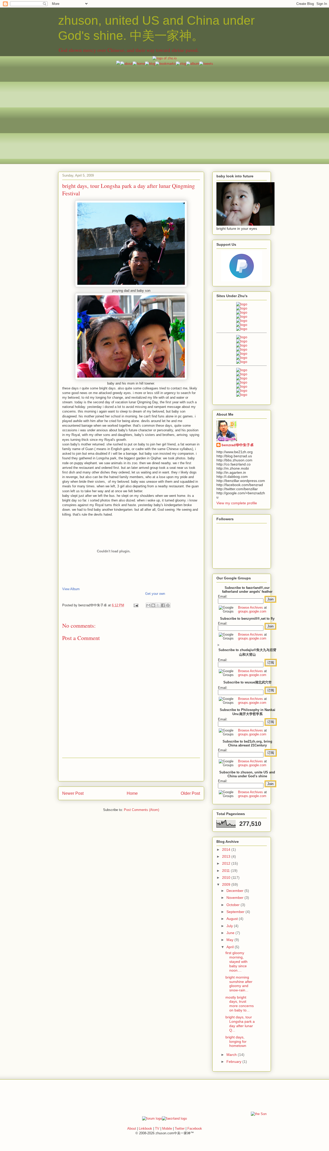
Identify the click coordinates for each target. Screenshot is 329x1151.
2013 (226, 856)
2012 (226, 863)
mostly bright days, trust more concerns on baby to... (239, 1003)
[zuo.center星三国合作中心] (241, 386)
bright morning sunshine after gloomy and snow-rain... (238, 983)
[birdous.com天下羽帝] (241, 362)
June (230, 933)
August (232, 919)
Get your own (155, 594)
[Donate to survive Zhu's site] (241, 280)
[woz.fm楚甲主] (241, 394)
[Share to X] (158, 605)
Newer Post (73, 793)
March (232, 1055)
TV (157, 1128)
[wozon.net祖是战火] (241, 370)
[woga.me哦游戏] (241, 382)
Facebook (194, 1128)
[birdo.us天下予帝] (241, 357)
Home (132, 793)
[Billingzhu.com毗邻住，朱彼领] (241, 341)
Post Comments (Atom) (141, 810)
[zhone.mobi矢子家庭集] (241, 353)
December (235, 891)
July (230, 926)
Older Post (190, 793)
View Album (71, 589)
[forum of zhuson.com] (152, 1118)
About (131, 1128)
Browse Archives (250, 607)
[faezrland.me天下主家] (174, 1118)
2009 (226, 884)
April (230, 947)
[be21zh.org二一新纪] (241, 304)
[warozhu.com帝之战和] (241, 390)
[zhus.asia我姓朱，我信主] (241, 320)
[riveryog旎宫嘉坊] (241, 329)
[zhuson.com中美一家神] (241, 345)
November (235, 898)
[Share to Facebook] (163, 605)
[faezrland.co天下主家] (241, 374)
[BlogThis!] (153, 605)
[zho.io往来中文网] (241, 312)
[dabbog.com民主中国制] (241, 378)
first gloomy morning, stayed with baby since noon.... (236, 961)
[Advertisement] (164, 102)
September (235, 912)
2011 (226, 871)
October (233, 905)
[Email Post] (135, 605)
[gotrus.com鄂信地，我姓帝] (241, 337)
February (234, 1061)
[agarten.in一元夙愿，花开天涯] (241, 325)
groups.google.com (252, 611)
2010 (226, 877)
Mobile (167, 1128)
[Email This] (148, 605)
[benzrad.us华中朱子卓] (241, 308)
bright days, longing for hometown (235, 1041)
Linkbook (145, 1128)
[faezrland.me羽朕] (241, 316)
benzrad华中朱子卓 (238, 445)
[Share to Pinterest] (167, 605)
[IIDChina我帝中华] (241, 349)
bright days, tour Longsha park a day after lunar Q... (240, 1023)
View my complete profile (236, 503)
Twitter (180, 1128)
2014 (226, 849)
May (230, 940)
